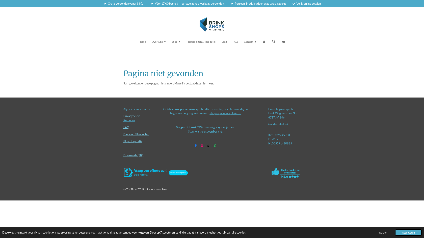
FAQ (126, 127)
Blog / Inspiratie (132, 141)
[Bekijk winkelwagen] (283, 41)
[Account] (264, 41)
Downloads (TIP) (133, 155)
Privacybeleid (131, 116)
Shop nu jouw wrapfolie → (225, 113)
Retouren (129, 120)
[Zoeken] (273, 41)
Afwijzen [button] (382, 232)
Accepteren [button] (408, 232)
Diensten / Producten (136, 134)
